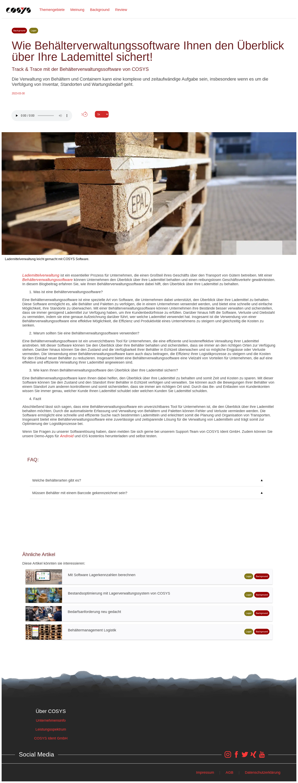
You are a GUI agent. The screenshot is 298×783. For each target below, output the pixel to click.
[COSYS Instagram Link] (228, 756)
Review (121, 10)
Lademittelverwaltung (40, 275)
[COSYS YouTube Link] (262, 756)
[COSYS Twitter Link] (245, 756)
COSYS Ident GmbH (51, 738)
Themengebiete (52, 10)
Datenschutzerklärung (262, 772)
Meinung (77, 10)
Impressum (205, 772)
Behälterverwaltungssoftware (47, 280)
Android (67, 436)
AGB (229, 772)
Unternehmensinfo (51, 720)
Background (99, 10)
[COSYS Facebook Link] (236, 756)
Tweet (149, 121)
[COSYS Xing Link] (253, 756)
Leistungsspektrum (50, 729)
